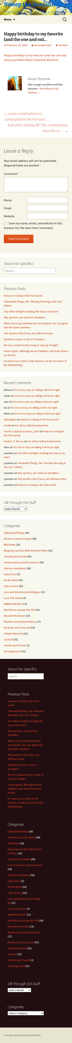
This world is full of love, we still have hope (28, 333)
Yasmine (63, 45)
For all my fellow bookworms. (32, 425)
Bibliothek (9, 544)
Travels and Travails (15, 645)
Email (8, 208)
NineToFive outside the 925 (19, 610)
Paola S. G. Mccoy (14, 441)
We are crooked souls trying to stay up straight (31, 345)
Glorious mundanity (15, 568)
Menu (7, 19)
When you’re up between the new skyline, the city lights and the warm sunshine (25, 745)
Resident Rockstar (14, 615)
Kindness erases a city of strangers (24, 339)
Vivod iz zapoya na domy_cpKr (21, 431)
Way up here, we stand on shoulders (25, 317)
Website (9, 216)
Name (8, 200)
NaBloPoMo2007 (13, 604)
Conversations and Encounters (21, 562)
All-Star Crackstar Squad (18, 538)
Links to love (11, 586)
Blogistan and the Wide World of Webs (26, 550)
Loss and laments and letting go (22, 592)
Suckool (8, 639)
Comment (11, 174)
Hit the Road (11, 580)
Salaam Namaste (13, 633)
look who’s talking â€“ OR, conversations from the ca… (37, 127)
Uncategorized (42, 45)
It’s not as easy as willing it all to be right (37, 390)
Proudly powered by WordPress (22, 1035)
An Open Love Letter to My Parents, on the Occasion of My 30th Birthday (25, 802)
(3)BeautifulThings (14, 532)
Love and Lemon (13, 598)
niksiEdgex (10, 419)
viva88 (7, 425)
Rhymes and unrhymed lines (20, 621)
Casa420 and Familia (15, 556)
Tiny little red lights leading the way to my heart (31, 311)
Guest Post (10, 574)
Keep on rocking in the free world (23, 295)
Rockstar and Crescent (17, 627)
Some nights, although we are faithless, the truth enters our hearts (25, 788)
